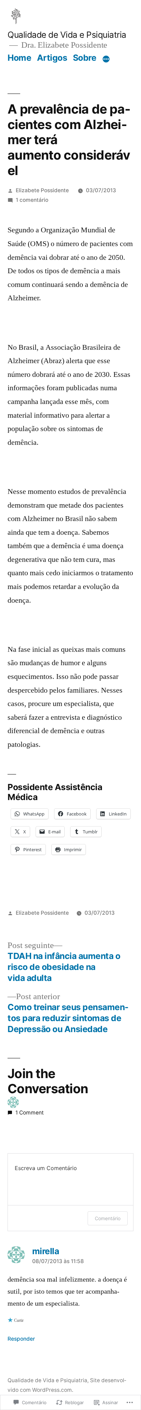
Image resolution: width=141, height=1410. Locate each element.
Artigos (52, 58)
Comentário (107, 1218)
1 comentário (32, 200)
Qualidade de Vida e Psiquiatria (67, 35)
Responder (21, 1339)
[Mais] (106, 59)
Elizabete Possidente (42, 190)
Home (19, 58)
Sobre (85, 58)
